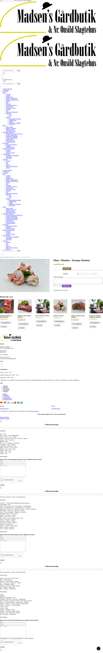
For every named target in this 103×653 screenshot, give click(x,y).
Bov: (1, 518)
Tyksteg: (2, 609)
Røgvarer (8, 185)
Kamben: (2, 519)
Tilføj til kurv (66, 286)
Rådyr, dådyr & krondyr (11, 247)
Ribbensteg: (3, 509)
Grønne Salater (9, 220)
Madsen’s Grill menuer (11, 226)
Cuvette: (2, 608)
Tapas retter (9, 239)
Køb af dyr (8, 194)
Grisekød (8, 177)
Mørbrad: (2, 441)
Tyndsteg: (2, 599)
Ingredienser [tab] (66, 268)
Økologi (8, 249)
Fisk (7, 184)
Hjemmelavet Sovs (10, 222)
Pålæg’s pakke (9, 208)
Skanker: (2, 440)
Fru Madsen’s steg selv (11, 186)
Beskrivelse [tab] (58, 268)
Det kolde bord (6, 235)
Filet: (1, 600)
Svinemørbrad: (3, 504)
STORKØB (6, 171)
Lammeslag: (3, 446)
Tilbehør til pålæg (10, 211)
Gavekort (5, 173)
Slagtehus (5, 241)
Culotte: (2, 453)
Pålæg (4, 207)
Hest (7, 245)
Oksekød (8, 175)
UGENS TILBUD (7, 170)
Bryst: (1, 584)
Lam (7, 192)
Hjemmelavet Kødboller (11, 219)
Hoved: (2, 524)
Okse (10, 196)
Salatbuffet (8, 227)
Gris (10, 197)
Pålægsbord (9, 238)
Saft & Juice (12, 205)
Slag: (1, 512)
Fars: (1, 434)
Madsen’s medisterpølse (11, 179)
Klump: (2, 452)
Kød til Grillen (9, 188)
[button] (47, 261)
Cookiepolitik (6, 396)
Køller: (1, 447)
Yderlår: (2, 450)
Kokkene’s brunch (10, 228)
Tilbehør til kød (12, 201)
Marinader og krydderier (15, 204)
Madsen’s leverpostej (11, 209)
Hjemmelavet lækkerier (8, 213)
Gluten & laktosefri (10, 223)
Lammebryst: (3, 444)
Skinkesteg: (3, 513)
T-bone (1, 594)
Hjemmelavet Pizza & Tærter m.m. (14, 215)
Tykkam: (2, 437)
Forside (1, 257)
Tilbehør (8, 198)
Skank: (1, 578)
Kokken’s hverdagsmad (8, 230)
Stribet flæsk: (3, 510)
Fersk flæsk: (3, 522)
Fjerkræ (8, 182)
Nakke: (1, 506)
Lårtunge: (2, 612)
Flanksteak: (2, 585)
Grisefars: (2, 503)
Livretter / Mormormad (11, 216)
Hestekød (8, 190)
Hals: (1, 435)
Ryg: (1, 443)
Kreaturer (8, 242)
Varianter (65, 273)
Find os (2, 361)
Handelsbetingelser (7, 399)
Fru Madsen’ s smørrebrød (12, 237)
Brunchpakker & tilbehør (15, 200)
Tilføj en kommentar (58, 277)
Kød (4, 174)
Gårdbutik (6, 257)
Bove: (1, 438)
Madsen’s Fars (9, 178)
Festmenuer (6, 224)
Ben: (1, 588)
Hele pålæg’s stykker (11, 212)
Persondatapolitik (7, 398)
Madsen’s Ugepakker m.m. (12, 181)
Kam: (1, 507)
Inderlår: (2, 449)
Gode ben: (2, 521)
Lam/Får (8, 246)
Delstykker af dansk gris (12, 193)
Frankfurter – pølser (10, 189)
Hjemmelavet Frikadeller (12, 217)
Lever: (1, 528)
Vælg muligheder (5, 322)
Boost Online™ (35, 411)
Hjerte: (1, 527)
